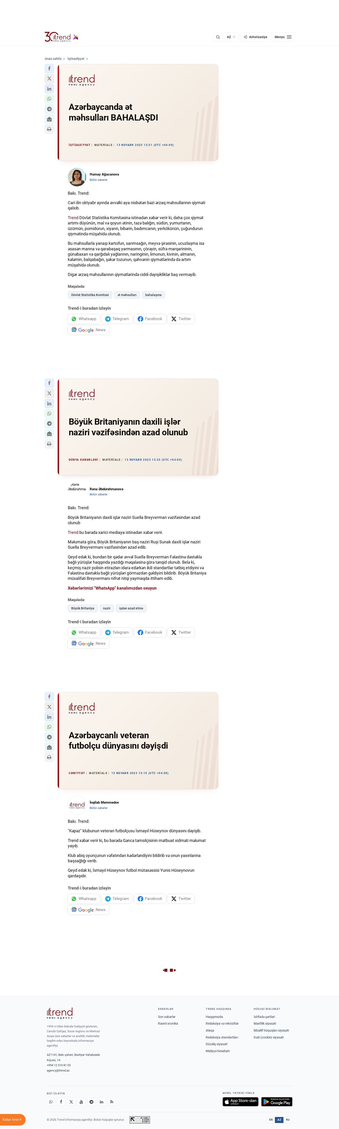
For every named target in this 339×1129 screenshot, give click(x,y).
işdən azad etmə (131, 608)
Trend (73, 217)
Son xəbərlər (166, 1017)
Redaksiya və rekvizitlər (222, 1023)
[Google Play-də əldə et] (276, 1101)
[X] (71, 1102)
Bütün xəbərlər (98, 180)
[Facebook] (61, 1102)
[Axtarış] (218, 37)
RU (288, 1119)
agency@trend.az (58, 1070)
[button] (49, 68)
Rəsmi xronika (168, 1023)
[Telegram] (91, 1102)
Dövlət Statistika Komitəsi (90, 295)
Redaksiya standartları (222, 1037)
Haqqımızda (214, 1017)
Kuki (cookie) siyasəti (269, 1037)
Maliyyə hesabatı (218, 1051)
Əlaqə (210, 1030)
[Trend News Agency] (60, 1013)
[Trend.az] (62, 37)
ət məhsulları (127, 295)
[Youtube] (81, 1102)
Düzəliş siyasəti (216, 1044)
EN (271, 1119)
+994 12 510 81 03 (59, 1065)
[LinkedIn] (102, 1102)
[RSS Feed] (112, 1102)
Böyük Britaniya (82, 608)
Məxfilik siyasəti (265, 1023)
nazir (106, 608)
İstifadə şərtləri (264, 1017)
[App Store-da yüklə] (241, 1101)
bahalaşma (153, 295)
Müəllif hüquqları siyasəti (271, 1030)
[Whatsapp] (51, 1102)
